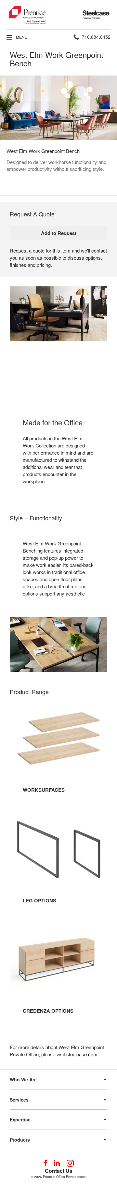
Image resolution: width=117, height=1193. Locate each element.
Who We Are (23, 1079)
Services (19, 1099)
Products (20, 1139)
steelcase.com (82, 1054)
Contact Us (58, 1170)
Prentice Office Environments (64, 1176)
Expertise (20, 1119)
